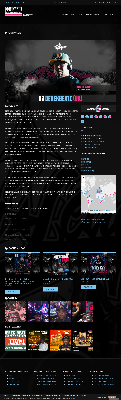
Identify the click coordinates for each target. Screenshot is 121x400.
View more (72, 398)
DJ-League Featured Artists (94, 222)
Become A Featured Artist (46, 378)
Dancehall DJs (89, 170)
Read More (12, 292)
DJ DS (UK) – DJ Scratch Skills (95, 279)
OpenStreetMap (109, 210)
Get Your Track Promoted (46, 384)
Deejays (80, 14)
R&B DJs (86, 165)
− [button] (83, 180)
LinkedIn (109, 2)
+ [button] (83, 177)
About (112, 14)
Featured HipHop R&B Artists (47, 375)
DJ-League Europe (90, 147)
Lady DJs (86, 159)
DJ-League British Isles (91, 144)
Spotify (107, 2)
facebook (97, 2)
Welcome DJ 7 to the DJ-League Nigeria (58, 280)
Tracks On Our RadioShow (46, 381)
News (73, 14)
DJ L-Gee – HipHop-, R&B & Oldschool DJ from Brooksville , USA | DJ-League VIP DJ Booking (22, 281)
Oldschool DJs (89, 168)
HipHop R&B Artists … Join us (103, 378)
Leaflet (83, 210)
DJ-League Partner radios (93, 219)
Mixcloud (101, 2)
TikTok (103, 2)
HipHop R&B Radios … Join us (103, 381)
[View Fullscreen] (83, 184)
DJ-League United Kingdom (93, 142)
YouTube (105, 2)
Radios (96, 14)
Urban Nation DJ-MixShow (74, 381)
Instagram (95, 2)
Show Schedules (71, 375)
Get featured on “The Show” (104, 384)
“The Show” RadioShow (74, 378)
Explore (65, 14)
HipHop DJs (87, 162)
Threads (99, 2)
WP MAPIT (96, 210)
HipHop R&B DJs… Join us (102, 375)
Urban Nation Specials (73, 384)
